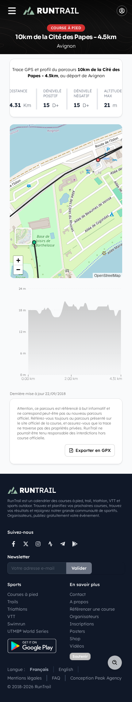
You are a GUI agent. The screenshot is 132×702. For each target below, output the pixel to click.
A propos (79, 601)
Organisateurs (84, 616)
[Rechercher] (114, 662)
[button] (18, 260)
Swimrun (16, 624)
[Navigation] (12, 11)
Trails (12, 601)
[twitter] (26, 544)
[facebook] (13, 544)
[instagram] (38, 544)
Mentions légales (24, 678)
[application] (66, 334)
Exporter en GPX (93, 450)
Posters (77, 631)
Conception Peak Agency (96, 678)
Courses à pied (22, 594)
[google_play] (75, 544)
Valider (79, 568)
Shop (75, 638)
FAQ (56, 678)
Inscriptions (82, 624)
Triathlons (17, 609)
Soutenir (80, 656)
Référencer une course (92, 609)
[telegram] (62, 544)
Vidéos (77, 646)
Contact (78, 594)
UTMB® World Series (28, 631)
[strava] (50, 544)
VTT (11, 616)
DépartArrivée (65, 201)
